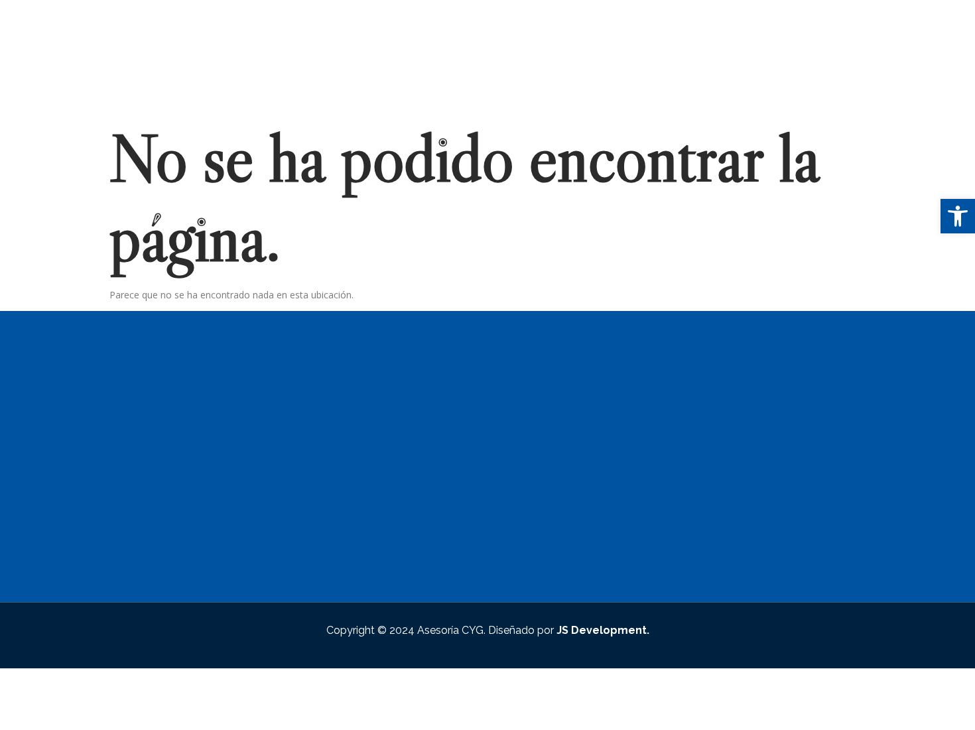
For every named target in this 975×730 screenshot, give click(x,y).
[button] (958, 216)
